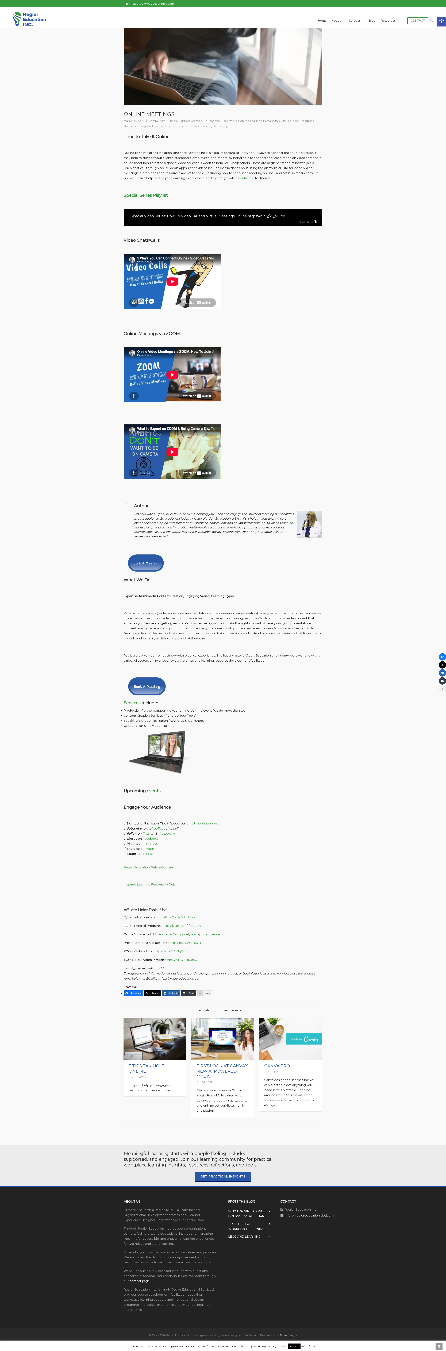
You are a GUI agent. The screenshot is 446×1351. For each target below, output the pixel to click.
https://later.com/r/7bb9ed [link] (181, 925)
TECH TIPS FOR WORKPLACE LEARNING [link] (246, 1226)
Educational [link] (212, 120)
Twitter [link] (148, 833)
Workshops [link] (221, 126)
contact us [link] (246, 178)
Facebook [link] (150, 838)
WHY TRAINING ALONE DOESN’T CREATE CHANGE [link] (248, 1213)
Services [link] (132, 702)
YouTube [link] (158, 828)
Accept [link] (294, 1346)
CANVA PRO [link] (277, 1065)
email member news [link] (202, 823)
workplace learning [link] (198, 126)
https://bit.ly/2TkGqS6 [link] (180, 960)
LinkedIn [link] (147, 848)
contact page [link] (140, 1281)
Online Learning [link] (135, 126)
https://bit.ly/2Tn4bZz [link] (179, 917)
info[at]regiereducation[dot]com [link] (151, 3)
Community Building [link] (163, 120)
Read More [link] (308, 1346)
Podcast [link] (149, 853)
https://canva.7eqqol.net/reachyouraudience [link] (186, 934)
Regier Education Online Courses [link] (149, 867)
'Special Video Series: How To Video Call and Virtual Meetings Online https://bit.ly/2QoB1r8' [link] (207, 216)
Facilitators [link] (229, 120)
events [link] (154, 790)
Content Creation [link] (190, 120)
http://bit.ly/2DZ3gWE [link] (170, 951)
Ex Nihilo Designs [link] (286, 1335)
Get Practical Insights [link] (223, 1176)
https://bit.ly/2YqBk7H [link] (184, 943)
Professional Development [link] (165, 126)
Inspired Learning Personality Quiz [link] (261, 120)
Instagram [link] (167, 833)
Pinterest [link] (150, 843)
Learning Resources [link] (300, 120)
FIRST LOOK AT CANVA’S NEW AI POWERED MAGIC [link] (222, 1071)
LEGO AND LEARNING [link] (244, 1236)
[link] (441, 21)
